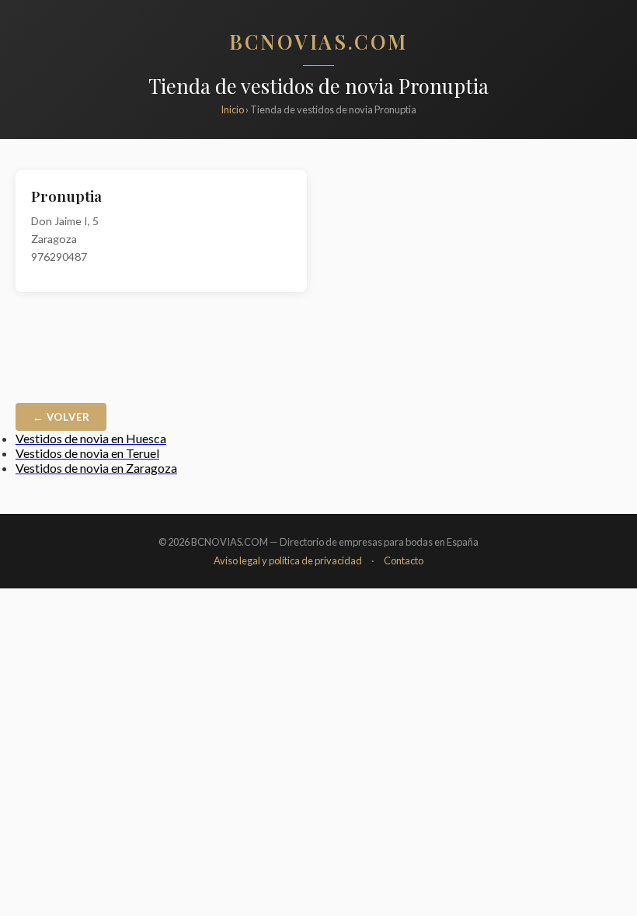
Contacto (403, 560)
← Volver (61, 417)
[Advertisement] (475, 278)
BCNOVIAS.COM (318, 41)
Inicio (232, 109)
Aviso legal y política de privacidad (288, 560)
